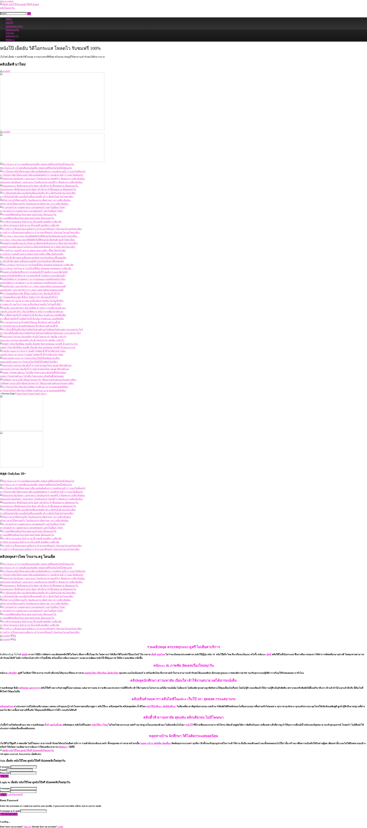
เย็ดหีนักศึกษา (169, 706)
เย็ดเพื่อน (166, 743)
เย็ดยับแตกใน (12, 30)
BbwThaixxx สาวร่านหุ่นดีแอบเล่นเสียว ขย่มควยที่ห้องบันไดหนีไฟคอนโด (36, 168)
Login (3, 795)
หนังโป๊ (189, 725)
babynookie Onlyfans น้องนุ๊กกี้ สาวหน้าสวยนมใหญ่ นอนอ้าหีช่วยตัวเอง (34, 369)
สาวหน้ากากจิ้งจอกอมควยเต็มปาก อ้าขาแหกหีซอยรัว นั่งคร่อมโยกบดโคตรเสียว (40, 232)
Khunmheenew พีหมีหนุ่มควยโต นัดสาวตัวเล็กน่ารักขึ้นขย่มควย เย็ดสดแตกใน (38, 189)
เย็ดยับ (9, 19)
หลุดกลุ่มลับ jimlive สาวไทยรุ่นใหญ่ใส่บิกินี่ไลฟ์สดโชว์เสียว (29, 362)
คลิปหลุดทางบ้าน (14, 26)
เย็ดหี (268, 654)
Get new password (8, 814)
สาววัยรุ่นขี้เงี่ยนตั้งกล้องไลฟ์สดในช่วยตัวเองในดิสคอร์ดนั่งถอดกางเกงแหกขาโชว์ (40, 333)
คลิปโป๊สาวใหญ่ (100, 725)
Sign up (4, 776)
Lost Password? (15, 794)
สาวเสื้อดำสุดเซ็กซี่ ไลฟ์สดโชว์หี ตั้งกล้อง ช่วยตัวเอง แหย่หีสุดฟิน (32, 318)
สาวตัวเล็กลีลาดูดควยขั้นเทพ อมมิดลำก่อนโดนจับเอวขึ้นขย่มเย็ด (32, 261)
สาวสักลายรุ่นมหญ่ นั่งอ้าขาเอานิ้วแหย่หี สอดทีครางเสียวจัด (29, 225)
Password (4, 773)
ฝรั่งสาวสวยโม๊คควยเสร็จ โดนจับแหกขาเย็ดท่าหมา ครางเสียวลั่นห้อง (34, 204)
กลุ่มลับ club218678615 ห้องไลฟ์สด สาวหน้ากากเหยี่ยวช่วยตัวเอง (31, 311)
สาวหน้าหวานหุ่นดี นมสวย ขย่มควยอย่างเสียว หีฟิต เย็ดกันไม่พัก (32, 254)
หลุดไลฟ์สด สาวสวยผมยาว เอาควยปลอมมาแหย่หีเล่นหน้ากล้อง (31, 283)
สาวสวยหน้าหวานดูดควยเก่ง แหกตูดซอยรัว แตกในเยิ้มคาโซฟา (31, 211)
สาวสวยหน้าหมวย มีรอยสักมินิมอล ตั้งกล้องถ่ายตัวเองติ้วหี (29, 326)
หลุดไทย (161, 654)
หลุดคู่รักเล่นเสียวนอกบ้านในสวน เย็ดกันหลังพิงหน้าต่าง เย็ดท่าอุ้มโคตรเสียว (37, 247)
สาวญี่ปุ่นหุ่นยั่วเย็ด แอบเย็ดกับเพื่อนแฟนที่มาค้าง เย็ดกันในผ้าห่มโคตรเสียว (37, 196)
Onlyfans (10, 33)
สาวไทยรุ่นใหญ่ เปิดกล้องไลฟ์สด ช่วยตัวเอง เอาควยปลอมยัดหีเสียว (33, 390)
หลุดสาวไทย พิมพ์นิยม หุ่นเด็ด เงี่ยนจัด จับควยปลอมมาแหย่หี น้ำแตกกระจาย (37, 347)
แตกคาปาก (34, 688)
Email (3, 770)
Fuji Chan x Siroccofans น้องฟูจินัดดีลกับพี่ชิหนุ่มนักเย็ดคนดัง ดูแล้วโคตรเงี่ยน (37, 239)
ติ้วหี (46, 725)
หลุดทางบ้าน (146, 743)
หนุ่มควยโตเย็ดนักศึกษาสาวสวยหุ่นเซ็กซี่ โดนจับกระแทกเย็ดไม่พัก (33, 275)
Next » (44, 393)
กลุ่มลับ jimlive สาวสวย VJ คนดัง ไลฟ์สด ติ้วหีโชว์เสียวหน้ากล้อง (31, 354)
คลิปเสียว (12, 673)
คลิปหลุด (23, 688)
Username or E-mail (10, 811)
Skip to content (7, 1)
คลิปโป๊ (9, 23)
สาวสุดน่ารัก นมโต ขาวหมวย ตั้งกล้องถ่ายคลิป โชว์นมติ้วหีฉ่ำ (31, 304)
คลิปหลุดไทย (6, 706)
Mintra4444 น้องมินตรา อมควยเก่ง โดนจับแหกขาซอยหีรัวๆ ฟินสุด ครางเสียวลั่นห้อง (41, 182)
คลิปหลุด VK (12, 36)
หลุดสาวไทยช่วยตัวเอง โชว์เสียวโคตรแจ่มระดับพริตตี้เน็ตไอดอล (32, 376)
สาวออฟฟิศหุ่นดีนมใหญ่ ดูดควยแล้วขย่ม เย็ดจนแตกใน (27, 218)
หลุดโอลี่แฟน (56, 725)
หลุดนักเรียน (90, 673)
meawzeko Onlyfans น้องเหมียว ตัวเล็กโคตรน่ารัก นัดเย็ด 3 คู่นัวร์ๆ (32, 340)
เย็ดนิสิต (158, 743)
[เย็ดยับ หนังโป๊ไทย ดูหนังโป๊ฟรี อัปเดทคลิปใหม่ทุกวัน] (21, 8)
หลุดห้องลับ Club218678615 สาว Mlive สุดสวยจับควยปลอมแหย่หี (31, 290)
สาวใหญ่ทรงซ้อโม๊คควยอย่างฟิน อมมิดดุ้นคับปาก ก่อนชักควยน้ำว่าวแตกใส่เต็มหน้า (41, 175)
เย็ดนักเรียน (113, 673)
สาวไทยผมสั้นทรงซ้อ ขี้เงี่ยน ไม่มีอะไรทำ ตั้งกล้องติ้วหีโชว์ (29, 297)
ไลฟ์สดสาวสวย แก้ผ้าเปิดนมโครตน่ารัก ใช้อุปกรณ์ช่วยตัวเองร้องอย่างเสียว (37, 383)
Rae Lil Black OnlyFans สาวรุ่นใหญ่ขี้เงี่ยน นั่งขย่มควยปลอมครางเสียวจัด (35, 268)
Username (5, 767)
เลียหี (153, 654)
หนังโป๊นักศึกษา (154, 706)
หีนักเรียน (102, 673)
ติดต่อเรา (10, 39)
